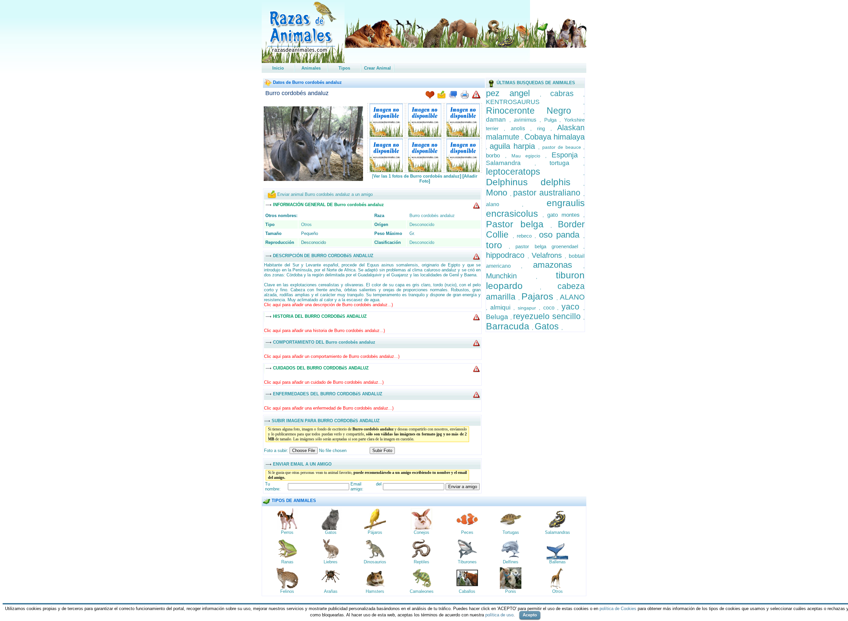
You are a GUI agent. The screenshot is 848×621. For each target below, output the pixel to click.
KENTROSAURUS (534, 101)
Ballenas (557, 561)
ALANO (572, 297)
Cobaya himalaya (554, 136)
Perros (287, 532)
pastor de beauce (562, 147)
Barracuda (509, 326)
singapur (528, 307)
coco (550, 307)
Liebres (331, 561)
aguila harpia (514, 145)
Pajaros (538, 296)
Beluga (498, 316)
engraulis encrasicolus (535, 208)
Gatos (548, 326)
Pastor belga (518, 224)
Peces (467, 532)
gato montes (565, 215)
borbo (495, 155)
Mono (498, 193)
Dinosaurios (375, 561)
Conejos (421, 532)
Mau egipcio (528, 155)
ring (543, 128)
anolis (520, 128)
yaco (572, 306)
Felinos (287, 591)
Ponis (510, 591)
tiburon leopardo (535, 280)
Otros (306, 224)
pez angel (513, 93)
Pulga (552, 120)
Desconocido (421, 224)
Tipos (344, 68)
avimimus (527, 120)
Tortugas (511, 532)
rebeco (526, 236)
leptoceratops (534, 172)
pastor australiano (548, 192)
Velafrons (548, 255)
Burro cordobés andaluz (297, 93)
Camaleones (422, 591)
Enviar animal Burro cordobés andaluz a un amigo (325, 194)
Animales (311, 68)
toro (497, 245)
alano (504, 204)
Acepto (530, 614)
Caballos (467, 591)
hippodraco (507, 255)
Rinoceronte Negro (534, 111)
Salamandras (557, 532)
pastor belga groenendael (549, 246)
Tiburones (467, 561)
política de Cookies (618, 608)
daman (497, 119)
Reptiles (421, 561)
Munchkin (511, 276)
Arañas (331, 591)
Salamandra (510, 162)
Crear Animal (377, 68)
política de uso (499, 614)
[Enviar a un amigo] (441, 95)
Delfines (510, 561)
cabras (566, 93)
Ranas (287, 561)
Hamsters (375, 591)
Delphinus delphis (534, 182)
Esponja (567, 155)
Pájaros (375, 532)
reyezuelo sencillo (548, 316)
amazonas (558, 265)
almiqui (502, 307)
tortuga (566, 162)
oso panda (561, 235)
